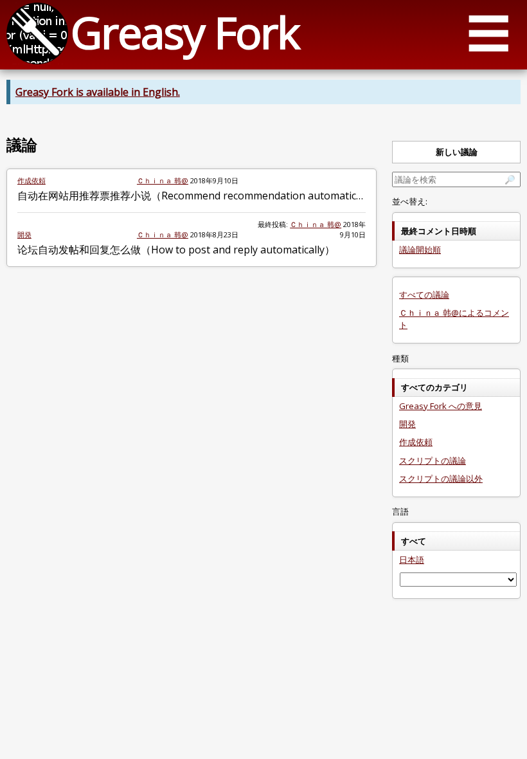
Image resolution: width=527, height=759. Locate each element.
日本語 (411, 559)
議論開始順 (420, 249)
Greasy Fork (185, 32)
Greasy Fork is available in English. (97, 92)
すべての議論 (424, 294)
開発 (24, 234)
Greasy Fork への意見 (440, 406)
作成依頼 (31, 180)
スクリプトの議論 (432, 460)
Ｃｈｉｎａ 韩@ (162, 180)
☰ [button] (488, 32)
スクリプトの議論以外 (441, 478)
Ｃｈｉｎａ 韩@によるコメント (454, 319)
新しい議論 (457, 152)
